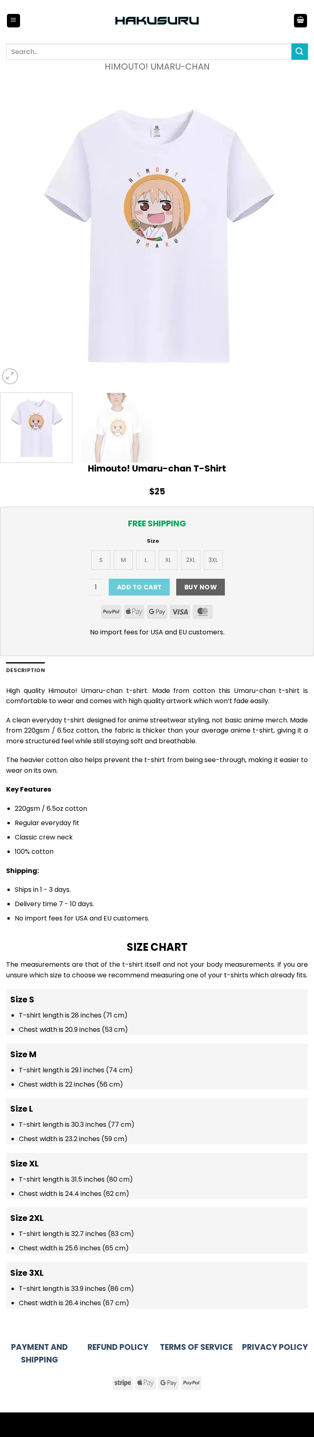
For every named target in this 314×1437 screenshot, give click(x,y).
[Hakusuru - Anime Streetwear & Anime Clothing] (157, 21)
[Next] (297, 229)
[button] (13, 20)
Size (153, 541)
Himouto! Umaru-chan (157, 66)
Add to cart (139, 587)
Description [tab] (25, 670)
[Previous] (16, 229)
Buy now (200, 587)
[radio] (101, 560)
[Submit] (300, 51)
